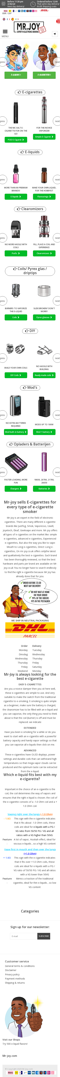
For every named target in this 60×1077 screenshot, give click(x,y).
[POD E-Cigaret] (15, 110)
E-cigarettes (31, 92)
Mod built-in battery (14, 432)
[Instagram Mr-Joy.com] (48, 946)
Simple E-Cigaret (43, 136)
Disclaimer (10, 970)
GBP (10, 13)
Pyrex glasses (43, 317)
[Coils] (15, 290)
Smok (30, 526)
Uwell (50, 526)
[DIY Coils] (15, 348)
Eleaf (16, 530)
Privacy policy (12, 974)
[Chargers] (15, 462)
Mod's (31, 387)
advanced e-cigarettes (30, 538)
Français (8, 19)
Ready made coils (43, 375)
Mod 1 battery (43, 432)
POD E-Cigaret (15, 139)
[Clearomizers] (44, 226)
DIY (32, 331)
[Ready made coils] (44, 348)
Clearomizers (31, 209)
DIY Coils (14, 375)
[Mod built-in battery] (15, 405)
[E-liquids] (15, 170)
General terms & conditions (20, 966)
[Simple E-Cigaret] (44, 110)
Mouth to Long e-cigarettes (21, 546)
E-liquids (32, 152)
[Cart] (55, 34)
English (4, 19)
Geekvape (25, 530)
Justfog (22, 526)
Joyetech (7, 530)
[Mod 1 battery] (44, 405)
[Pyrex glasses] (44, 290)
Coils (14, 317)
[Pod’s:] (15, 226)
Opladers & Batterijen (31, 444)
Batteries (43, 488)
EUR (4, 13)
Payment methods (15, 978)
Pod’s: (15, 253)
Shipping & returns (15, 982)
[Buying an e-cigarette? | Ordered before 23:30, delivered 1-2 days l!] (30, 27)
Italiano (17, 19)
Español (12, 19)
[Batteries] (44, 462)
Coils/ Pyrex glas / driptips (32, 271)
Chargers (15, 488)
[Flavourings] (44, 170)
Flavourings (43, 196)
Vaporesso (40, 526)
